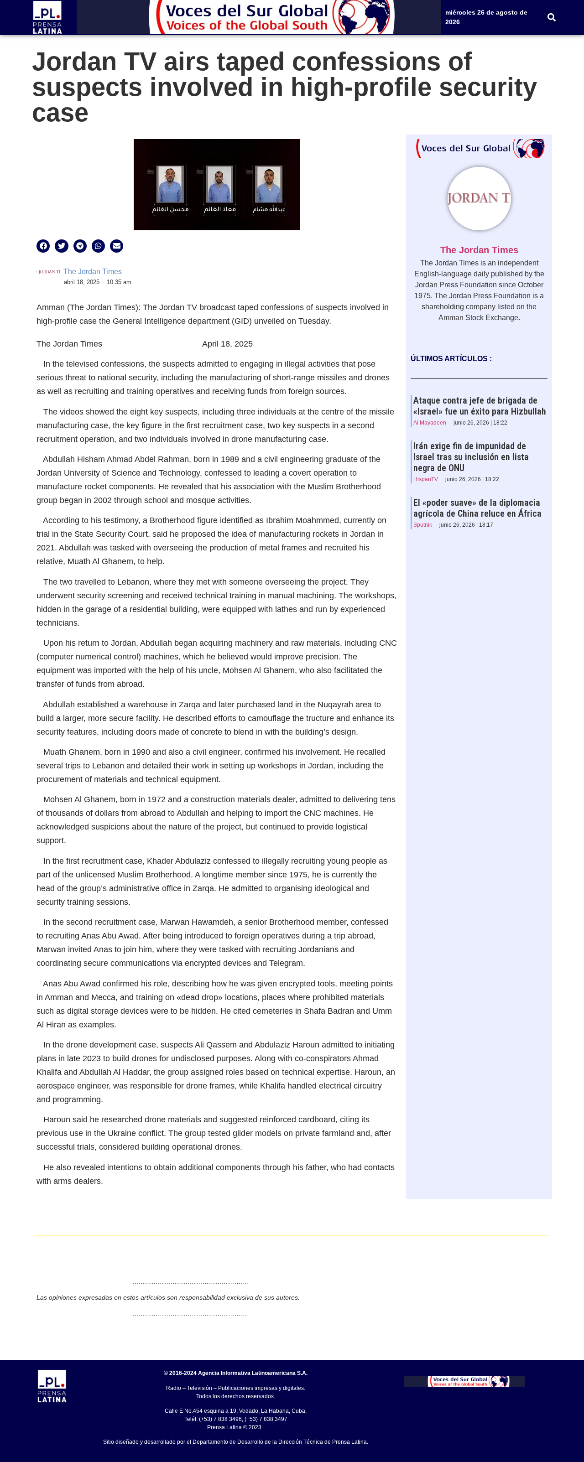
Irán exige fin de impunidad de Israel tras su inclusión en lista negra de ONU (471, 457)
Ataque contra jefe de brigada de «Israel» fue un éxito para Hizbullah (479, 406)
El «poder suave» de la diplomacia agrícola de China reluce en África (477, 508)
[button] (551, 17)
